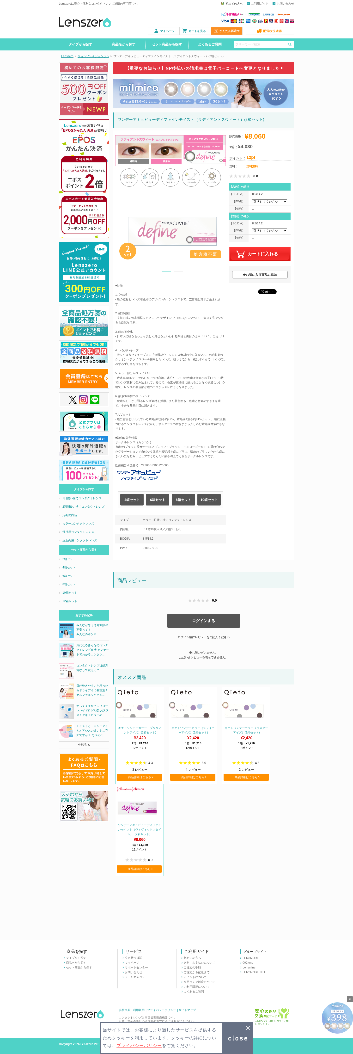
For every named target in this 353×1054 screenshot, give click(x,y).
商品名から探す (123, 44)
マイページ (167, 31)
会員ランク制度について (199, 982)
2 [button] (178, 272)
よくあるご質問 (210, 44)
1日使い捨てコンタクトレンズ (82, 498)
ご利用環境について (197, 986)
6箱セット (157, 500)
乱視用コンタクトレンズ (78, 532)
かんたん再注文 (229, 31)
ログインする (203, 621)
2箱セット (69, 559)
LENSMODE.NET (254, 972)
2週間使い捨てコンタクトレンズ (83, 506)
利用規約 (139, 1010)
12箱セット (69, 601)
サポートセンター (136, 967)
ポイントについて (195, 977)
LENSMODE (251, 958)
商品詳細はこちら (139, 777)
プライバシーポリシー (161, 1010)
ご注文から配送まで (197, 972)
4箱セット (132, 500)
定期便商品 (69, 515)
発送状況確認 (133, 958)
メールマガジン (135, 977)
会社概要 (124, 1010)
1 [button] (166, 272)
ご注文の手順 (192, 967)
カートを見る (197, 31)
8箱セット (183, 500)
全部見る (84, 744)
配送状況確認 (272, 31)
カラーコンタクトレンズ (78, 523)
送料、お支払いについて (199, 962)
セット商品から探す (167, 44)
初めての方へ (234, 3)
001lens (248, 962)
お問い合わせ (285, 3)
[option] (172, 231)
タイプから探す (80, 44)
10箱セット (209, 500)
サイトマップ (187, 1010)
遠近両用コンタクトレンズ (79, 540)
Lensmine (249, 967)
